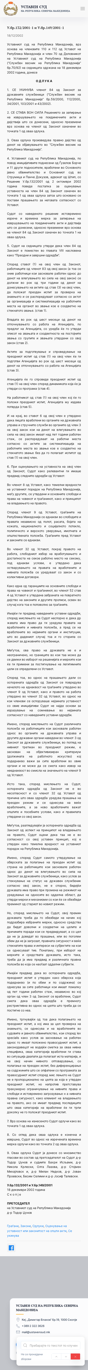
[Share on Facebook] (11, 1248)
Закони (25, 1226)
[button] (83, 8)
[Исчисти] (75, 1356)
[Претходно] (56, 1356)
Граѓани (13, 1226)
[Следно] (66, 1356)
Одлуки (38, 1226)
